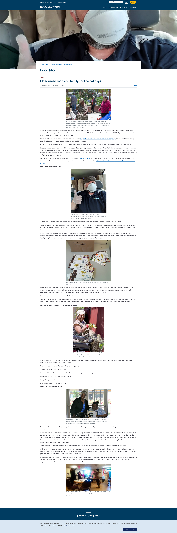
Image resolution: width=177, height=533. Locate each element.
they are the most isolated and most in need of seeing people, (98, 139)
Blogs (51, 2)
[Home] (50, 7)
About (104, 7)
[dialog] (88, 526)
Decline (126, 530)
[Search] (122, 2)
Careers (42, 2)
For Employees (62, 2)
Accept (133, 530)
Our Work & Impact (113, 7)
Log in (126, 2)
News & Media (132, 7)
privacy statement (70, 525)
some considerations (85, 158)
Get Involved (123, 7)
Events (55, 2)
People (47, 2)
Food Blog (48, 64)
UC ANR (42, 64)
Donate (133, 2)
